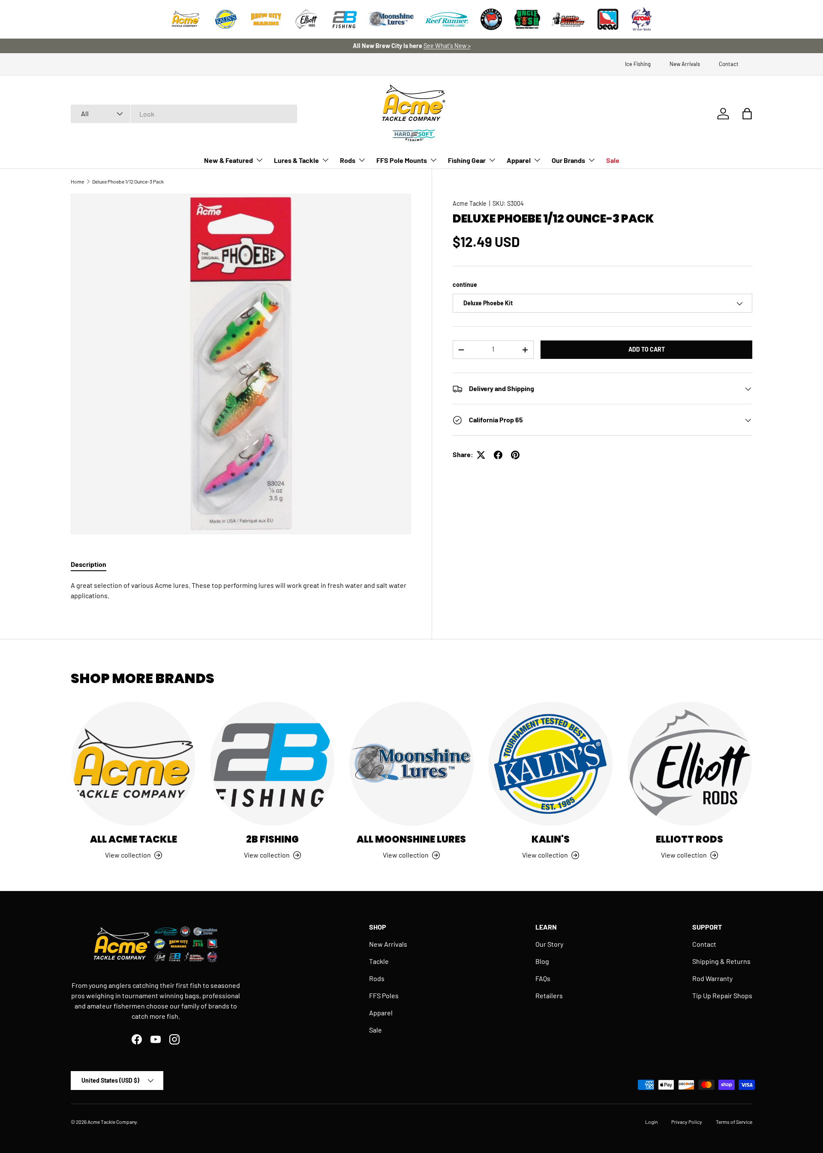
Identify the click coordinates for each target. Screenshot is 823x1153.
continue (465, 284)
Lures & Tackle (296, 160)
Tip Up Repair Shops (722, 995)
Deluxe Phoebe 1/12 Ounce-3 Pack (128, 181)
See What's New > (447, 45)
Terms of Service (734, 1122)
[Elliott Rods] (690, 763)
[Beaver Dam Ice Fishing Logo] (491, 19)
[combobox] (184, 114)
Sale (612, 160)
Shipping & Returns (721, 961)
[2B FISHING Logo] (344, 19)
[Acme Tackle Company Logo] (186, 19)
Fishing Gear (467, 160)
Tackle (379, 961)
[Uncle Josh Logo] (527, 19)
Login (651, 1122)
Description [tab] (88, 564)
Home (77, 181)
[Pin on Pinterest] (515, 455)
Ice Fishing (638, 63)
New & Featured (228, 160)
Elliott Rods (689, 839)
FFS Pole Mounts (401, 160)
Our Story (549, 944)
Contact (729, 63)
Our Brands (568, 160)
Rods (347, 160)
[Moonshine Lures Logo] (391, 19)
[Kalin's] (550, 763)
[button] (747, 113)
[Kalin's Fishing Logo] (226, 19)
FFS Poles (384, 995)
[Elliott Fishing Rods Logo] (306, 19)
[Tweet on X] (481, 455)
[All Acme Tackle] (133, 763)
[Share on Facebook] (498, 455)
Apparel (519, 160)
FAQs (542, 978)
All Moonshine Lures (411, 839)
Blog (542, 961)
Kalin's (551, 839)
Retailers (549, 995)
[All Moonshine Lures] (411, 763)
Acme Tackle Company (112, 1122)
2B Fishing (272, 839)
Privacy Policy (686, 1122)
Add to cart (646, 349)
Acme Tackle (470, 203)
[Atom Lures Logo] (641, 19)
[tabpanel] (241, 590)
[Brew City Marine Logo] (266, 19)
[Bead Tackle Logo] (608, 19)
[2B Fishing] (272, 763)
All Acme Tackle (133, 839)
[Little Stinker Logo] (567, 19)
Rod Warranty (712, 978)
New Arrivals (685, 63)
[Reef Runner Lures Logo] (446, 19)
